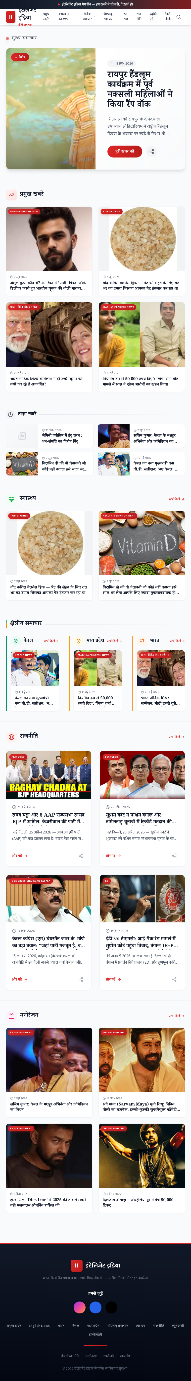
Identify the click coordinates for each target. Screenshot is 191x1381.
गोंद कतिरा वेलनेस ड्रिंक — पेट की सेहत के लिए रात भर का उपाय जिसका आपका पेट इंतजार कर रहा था (141, 286)
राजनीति (139, 17)
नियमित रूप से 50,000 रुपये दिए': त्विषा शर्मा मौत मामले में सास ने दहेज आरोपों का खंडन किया (140, 382)
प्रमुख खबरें (46, 17)
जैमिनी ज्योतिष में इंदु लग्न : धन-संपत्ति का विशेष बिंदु (62, 439)
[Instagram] (80, 1307)
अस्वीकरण (91, 1356)
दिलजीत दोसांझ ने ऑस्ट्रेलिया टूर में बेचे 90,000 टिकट (138, 1203)
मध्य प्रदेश (93, 1325)
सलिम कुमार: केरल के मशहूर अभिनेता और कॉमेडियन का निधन (155, 442)
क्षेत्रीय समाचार (87, 17)
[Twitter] (111, 1307)
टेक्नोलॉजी (168, 17)
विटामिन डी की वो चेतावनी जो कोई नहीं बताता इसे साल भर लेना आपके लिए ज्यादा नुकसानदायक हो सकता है (139, 593)
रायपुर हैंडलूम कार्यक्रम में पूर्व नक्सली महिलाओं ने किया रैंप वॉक (140, 91)
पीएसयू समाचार (107, 17)
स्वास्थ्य (126, 17)
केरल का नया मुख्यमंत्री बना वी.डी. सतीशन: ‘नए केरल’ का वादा (156, 470)
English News (65, 17)
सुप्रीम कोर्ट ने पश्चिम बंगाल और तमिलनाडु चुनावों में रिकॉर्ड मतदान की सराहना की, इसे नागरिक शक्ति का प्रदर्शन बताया (139, 826)
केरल (75, 1325)
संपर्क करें (108, 1356)
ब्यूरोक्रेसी (154, 17)
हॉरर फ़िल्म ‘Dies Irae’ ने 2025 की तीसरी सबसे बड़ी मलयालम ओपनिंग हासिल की (48, 1203)
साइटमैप (125, 1356)
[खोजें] (179, 17)
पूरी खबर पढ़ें (124, 151)
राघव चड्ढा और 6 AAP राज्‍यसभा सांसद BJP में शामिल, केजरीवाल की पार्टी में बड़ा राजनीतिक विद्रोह (48, 822)
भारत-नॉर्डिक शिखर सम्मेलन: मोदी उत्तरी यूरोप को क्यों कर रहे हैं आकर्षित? (46, 382)
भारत (61, 1325)
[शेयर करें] (151, 151)
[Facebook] (95, 1307)
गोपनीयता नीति (70, 1356)
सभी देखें (174, 499)
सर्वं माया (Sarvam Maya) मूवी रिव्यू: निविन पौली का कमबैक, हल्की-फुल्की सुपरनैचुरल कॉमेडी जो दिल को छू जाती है (140, 1110)
